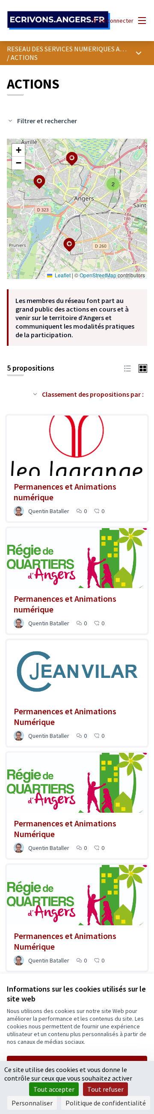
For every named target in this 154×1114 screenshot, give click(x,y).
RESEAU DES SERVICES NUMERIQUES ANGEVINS (76, 49)
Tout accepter (53, 1089)
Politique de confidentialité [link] (105, 1103)
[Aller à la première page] (58, 20)
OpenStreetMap (98, 275)
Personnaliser (32, 1103)
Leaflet (62, 275)
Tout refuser (105, 1089)
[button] (64, 239)
